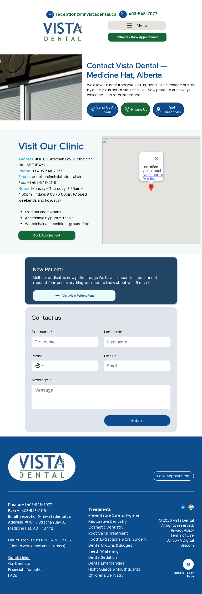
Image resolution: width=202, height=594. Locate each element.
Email (110, 355)
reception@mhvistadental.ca (86, 14)
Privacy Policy (182, 530)
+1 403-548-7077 (40, 170)
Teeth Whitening (103, 551)
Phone (37, 355)
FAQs (12, 575)
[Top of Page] (188, 564)
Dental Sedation (102, 557)
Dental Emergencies (106, 563)
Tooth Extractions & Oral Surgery (117, 539)
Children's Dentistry (106, 575)
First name (42, 331)
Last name (113, 331)
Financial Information (26, 569)
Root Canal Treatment (108, 533)
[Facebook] (183, 507)
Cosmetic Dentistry (105, 527)
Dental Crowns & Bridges (110, 545)
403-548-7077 (143, 14)
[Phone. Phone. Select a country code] (40, 366)
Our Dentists (19, 563)
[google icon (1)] (191, 507)
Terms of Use (182, 535)
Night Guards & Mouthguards (114, 569)
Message (41, 379)
